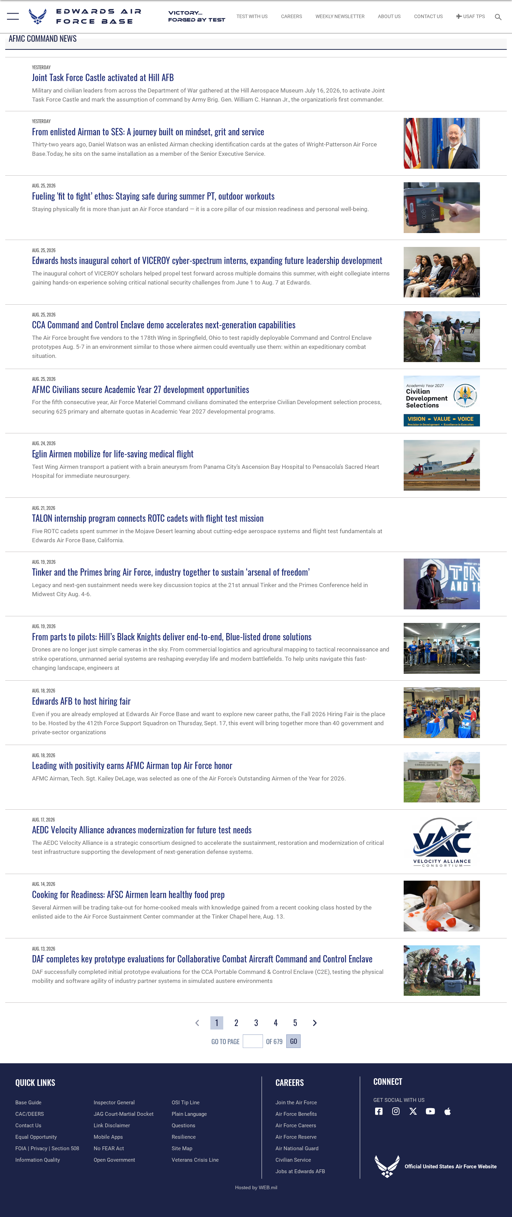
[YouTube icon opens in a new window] (430, 1111)
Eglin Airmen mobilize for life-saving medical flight (113, 453)
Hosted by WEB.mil (256, 1187)
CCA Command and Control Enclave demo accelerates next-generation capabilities (163, 324)
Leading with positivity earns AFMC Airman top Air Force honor (132, 765)
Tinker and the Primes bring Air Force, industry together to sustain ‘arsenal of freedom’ (171, 571)
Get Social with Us (399, 1100)
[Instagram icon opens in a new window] (396, 1111)
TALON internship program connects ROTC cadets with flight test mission (148, 517)
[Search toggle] (499, 16)
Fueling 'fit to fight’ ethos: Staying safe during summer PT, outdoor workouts (153, 195)
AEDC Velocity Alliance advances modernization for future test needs (141, 829)
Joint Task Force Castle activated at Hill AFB (103, 77)
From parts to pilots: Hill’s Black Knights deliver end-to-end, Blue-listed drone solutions (171, 636)
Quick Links (35, 1082)
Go (293, 1041)
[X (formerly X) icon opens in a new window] (413, 1111)
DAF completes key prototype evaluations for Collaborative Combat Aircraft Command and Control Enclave (202, 958)
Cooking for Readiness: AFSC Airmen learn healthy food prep (128, 894)
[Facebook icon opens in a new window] (378, 1111)
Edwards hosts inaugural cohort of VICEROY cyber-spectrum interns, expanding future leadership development (207, 260)
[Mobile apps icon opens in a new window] (447, 1111)
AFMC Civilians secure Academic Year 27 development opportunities (140, 389)
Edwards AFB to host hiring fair (81, 700)
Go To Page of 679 (247, 1041)
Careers (290, 1082)
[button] (11, 16)
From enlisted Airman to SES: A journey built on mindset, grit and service (148, 131)
